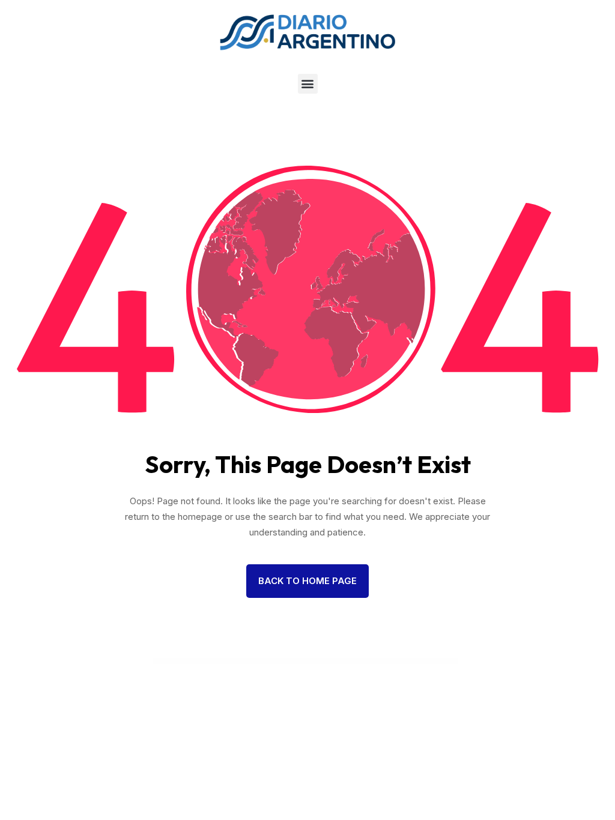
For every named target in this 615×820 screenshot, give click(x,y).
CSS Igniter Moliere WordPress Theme (349, 661)
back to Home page (307, 580)
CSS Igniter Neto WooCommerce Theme (425, 661)
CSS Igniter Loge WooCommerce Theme (300, 661)
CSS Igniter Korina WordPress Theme (251, 661)
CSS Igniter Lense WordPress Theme (275, 661)
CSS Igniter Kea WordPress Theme (227, 661)
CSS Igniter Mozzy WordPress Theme (400, 661)
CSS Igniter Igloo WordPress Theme (203, 661)
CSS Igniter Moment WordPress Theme (374, 661)
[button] (308, 84)
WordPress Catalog (184, 661)
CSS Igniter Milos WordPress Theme (324, 661)
